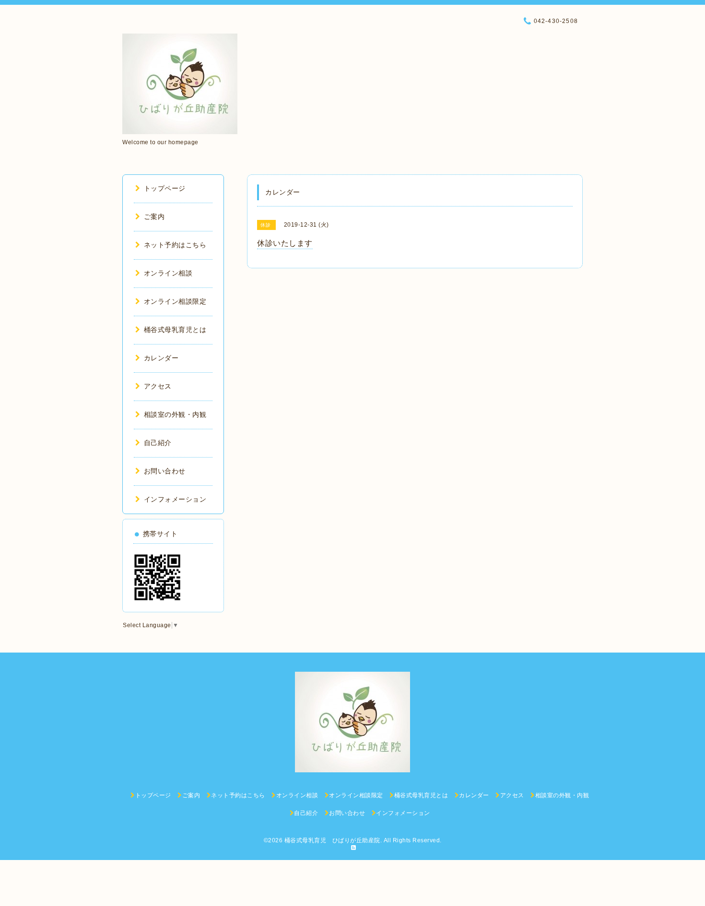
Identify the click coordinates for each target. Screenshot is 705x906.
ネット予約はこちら (175, 245)
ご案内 (154, 216)
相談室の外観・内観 (175, 414)
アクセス (158, 386)
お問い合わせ (165, 471)
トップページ (165, 188)
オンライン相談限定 (175, 301)
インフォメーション (175, 499)
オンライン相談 (168, 273)
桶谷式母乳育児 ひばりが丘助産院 (332, 840)
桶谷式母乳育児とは (175, 329)
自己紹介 (158, 443)
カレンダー (161, 358)
